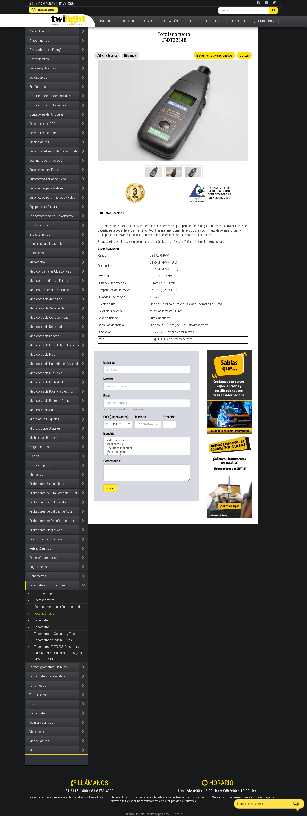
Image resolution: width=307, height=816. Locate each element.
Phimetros (36, 475)
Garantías (177, 814)
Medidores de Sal (41, 410)
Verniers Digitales (41, 723)
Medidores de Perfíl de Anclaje (50, 382)
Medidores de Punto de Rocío (49, 401)
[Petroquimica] (146, 440)
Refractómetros (40, 548)
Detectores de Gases (43, 133)
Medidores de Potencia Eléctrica (51, 391)
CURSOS (191, 21)
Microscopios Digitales (44, 428)
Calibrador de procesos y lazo (49, 96)
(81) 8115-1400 (40, 3)
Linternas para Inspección (46, 244)
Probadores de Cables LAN (47, 502)
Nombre (108, 379)
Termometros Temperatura (47, 676)
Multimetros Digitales (43, 438)
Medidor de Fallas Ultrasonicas (50, 271)
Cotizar (244, 55)
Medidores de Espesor (44, 336)
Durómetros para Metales (46, 188)
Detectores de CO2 (42, 124)
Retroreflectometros (43, 558)
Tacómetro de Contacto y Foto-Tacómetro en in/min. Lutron (55, 637)
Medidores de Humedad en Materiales (55, 364)
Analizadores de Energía (45, 50)
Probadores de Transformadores (51, 521)
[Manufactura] (146, 444)
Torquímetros (38, 695)
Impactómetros (39, 234)
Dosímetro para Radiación (46, 161)
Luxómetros (37, 253)
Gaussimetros (38, 225)
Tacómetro (41, 620)
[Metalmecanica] (146, 452)
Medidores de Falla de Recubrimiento (54, 345)
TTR (31, 704)
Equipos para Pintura (43, 207)
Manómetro (37, 262)
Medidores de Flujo (42, 354)
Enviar (110, 488)
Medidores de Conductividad (49, 318)
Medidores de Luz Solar (45, 373)
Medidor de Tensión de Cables (50, 290)
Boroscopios (38, 77)
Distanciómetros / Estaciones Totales (54, 151)
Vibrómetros (37, 732)
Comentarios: (112, 461)
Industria (108, 433)
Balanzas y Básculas (42, 68)
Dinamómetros (39, 142)
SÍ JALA (148, 21)
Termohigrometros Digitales (48, 667)
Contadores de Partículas (46, 114)
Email (106, 396)
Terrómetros (37, 686)
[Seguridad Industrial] (146, 448)
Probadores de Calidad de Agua (51, 511)
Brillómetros (37, 87)
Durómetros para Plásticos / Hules (52, 197)
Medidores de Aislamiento (47, 308)
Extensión (169, 417)
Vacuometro (37, 713)
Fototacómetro (44, 600)
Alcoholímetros (39, 31)
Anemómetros (39, 59)
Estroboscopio (44, 593)
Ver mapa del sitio (134, 814)
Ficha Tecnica (109, 55)
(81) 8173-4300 (63, 3)
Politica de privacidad (158, 814)
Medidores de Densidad (45, 327)
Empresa (109, 362)
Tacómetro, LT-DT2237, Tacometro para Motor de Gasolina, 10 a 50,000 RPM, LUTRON (58, 653)
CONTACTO (238, 21)
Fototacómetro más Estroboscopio (58, 607)
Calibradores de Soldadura (47, 105)
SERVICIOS (129, 21)
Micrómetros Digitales (44, 419)
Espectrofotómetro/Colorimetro (51, 216)
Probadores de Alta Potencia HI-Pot (53, 493)
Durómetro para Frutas (44, 170)
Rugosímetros (38, 567)
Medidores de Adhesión (45, 299)
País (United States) (116, 417)
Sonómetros (37, 576)
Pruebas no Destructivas (45, 539)
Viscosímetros (39, 741)
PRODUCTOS (107, 21)
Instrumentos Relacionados (214, 55)
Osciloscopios (39, 465)
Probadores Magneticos (45, 530)
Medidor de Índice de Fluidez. (49, 281)
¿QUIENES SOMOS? (264, 21)
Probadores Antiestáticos (46, 484)
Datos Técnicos (113, 213)
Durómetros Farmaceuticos (47, 179)
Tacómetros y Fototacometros (49, 585)
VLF (31, 750)
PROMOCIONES (213, 21)
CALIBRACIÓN (170, 21)
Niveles (34, 456)
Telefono (140, 417)
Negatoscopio (39, 447)
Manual (132, 55)
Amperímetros (39, 41)
